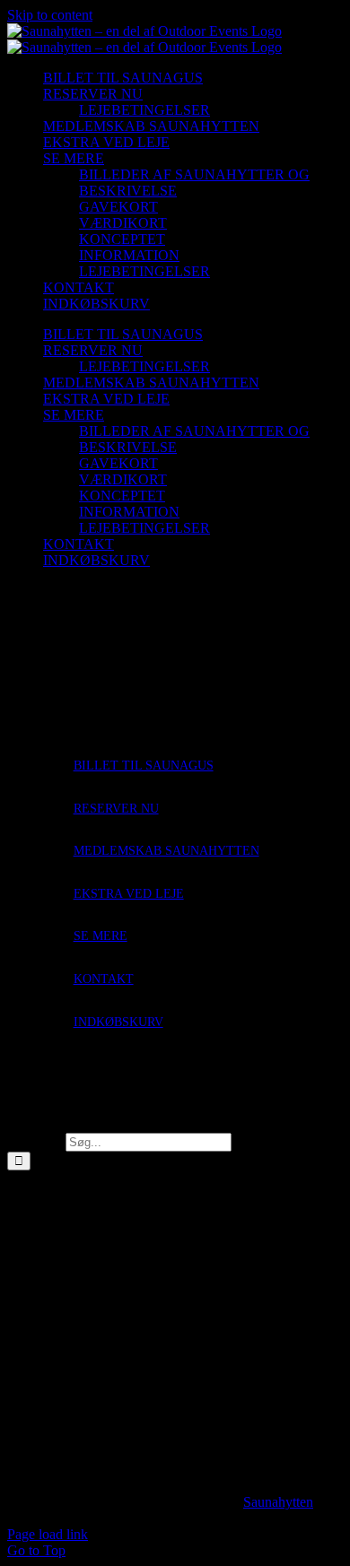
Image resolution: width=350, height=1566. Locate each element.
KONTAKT (104, 979)
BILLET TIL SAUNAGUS (144, 765)
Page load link (47, 1534)
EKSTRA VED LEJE (129, 893)
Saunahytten (278, 1501)
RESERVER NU (116, 808)
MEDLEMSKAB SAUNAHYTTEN (166, 850)
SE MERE (100, 936)
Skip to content (49, 14)
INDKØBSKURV (118, 1022)
